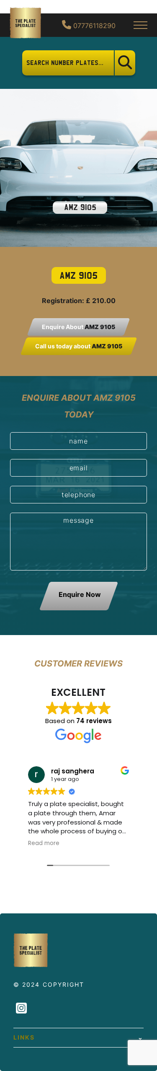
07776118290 (93, 25)
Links (24, 1037)
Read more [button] (43, 843)
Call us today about (78, 346)
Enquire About (78, 326)
